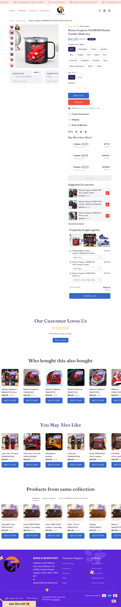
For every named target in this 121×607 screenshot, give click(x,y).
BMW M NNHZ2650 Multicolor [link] (27, 597)
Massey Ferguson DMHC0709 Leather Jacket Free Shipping (90, 202)
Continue (95, 593)
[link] (9, 598)
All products (21, 21)
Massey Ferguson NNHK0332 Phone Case (90, 214)
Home (11, 21)
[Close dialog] (116, 561)
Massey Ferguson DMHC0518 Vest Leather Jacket (90, 191)
